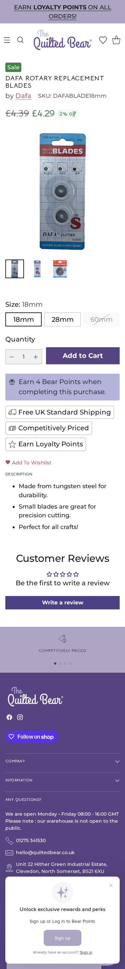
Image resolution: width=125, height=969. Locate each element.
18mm (23, 319)
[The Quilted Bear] (62, 40)
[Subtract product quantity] (12, 357)
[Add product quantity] (36, 357)
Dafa (23, 96)
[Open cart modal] (116, 40)
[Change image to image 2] (37, 268)
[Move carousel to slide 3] (65, 663)
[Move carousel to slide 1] (55, 663)
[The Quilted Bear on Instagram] (20, 718)
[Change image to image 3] (60, 268)
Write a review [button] (62, 602)
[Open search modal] (20, 40)
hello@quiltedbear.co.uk (45, 852)
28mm (63, 319)
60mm (101, 319)
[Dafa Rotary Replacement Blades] (62, 191)
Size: (24, 304)
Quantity (20, 339)
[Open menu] (7, 40)
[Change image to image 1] (14, 268)
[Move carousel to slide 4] (70, 663)
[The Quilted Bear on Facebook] (9, 718)
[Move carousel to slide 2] (60, 663)
